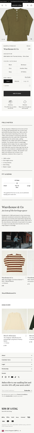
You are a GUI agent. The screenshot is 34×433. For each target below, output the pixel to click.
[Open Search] (6, 5)
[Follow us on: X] (19, 377)
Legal (3, 364)
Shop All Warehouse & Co (9, 293)
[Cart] (31, 5)
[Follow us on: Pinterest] (9, 377)
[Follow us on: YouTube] (12, 377)
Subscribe (27, 390)
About (3, 355)
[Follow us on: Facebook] (2, 377)
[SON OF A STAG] (17, 5)
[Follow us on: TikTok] (15, 377)
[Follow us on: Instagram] (6, 377)
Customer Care (6, 360)
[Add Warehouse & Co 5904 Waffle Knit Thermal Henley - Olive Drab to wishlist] (29, 85)
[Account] (27, 5)
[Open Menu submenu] (2, 5)
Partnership (5, 369)
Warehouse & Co (11, 49)
